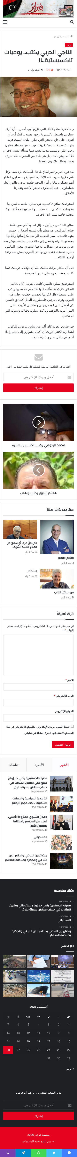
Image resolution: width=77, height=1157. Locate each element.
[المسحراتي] (61, 842)
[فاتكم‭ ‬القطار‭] (57, 537)
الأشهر (64, 765)
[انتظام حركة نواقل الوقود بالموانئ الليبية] (38, 990)
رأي (56, 36)
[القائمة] (5, 22)
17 (48, 1041)
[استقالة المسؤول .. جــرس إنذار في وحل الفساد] (38, 961)
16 (58, 1041)
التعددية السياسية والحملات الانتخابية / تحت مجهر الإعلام (29, 801)
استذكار (32, 571)
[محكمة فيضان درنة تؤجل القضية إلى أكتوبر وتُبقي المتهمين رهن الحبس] (14, 990)
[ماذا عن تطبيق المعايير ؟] (62, 976)
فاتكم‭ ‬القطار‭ (66, 558)
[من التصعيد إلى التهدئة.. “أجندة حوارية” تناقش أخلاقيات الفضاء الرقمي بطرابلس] (62, 961)
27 (18, 1049)
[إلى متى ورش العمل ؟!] (38, 976)
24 (48, 1049)
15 (68, 1041)
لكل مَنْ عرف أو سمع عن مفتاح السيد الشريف (22, 545)
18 (38, 1041)
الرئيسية (65, 36)
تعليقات (13, 765)
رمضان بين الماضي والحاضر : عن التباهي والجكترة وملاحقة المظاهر (26, 858)
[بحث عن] (72, 22)
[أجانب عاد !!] (14, 961)
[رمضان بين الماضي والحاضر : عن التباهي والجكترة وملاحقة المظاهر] (61, 861)
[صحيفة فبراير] (38, 9)
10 (48, 1033)
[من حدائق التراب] (57, 578)
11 (38, 1033)
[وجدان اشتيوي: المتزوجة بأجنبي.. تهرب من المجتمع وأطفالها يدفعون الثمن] (61, 822)
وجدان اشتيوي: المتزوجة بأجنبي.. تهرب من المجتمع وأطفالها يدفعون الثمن (27, 821)
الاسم (69, 680)
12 (28, 1033)
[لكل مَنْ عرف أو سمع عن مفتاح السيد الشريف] (20, 529)
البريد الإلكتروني (64, 695)
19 (28, 1041)
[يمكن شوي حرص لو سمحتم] (62, 990)
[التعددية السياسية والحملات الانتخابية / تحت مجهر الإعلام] (61, 804)
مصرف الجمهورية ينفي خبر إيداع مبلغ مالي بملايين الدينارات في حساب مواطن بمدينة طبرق (27, 783)
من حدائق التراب (64, 592)
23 (58, 1049)
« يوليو (70, 1068)
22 (68, 1049)
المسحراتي (40, 837)
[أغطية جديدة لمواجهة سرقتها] (14, 976)
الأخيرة (39, 765)
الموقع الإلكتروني (64, 711)
